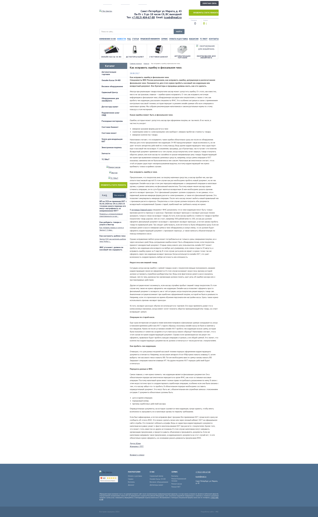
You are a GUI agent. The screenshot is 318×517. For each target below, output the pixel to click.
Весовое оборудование (112, 86)
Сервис (164, 39)
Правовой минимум (150, 39)
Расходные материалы (112, 121)
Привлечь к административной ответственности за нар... (111, 215)
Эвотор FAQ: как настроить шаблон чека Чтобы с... (112, 240)
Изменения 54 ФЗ (107, 39)
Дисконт (131, 485)
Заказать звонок (190, 3)
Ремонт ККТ (175, 487)
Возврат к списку (137, 455)
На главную (107, 3)
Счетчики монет (109, 133)
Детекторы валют (110, 106)
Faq (129, 39)
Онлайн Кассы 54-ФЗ (111, 80)
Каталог (110, 66)
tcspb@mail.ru (173, 17)
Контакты (214, 39)
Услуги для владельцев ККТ (112, 140)
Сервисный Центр (110, 92)
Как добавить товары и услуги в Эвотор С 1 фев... (111, 228)
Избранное (142, 3)
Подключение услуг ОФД (110, 113)
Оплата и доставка (178, 39)
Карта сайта (125, 3)
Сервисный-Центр (156, 476)
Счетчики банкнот (110, 127)
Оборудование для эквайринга (110, 99)
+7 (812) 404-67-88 (143, 17)
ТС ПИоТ (204, 39)
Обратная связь (209, 3)
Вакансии (194, 39)
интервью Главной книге (142, 209)
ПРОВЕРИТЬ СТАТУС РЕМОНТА (113, 185)
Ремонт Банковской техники (178, 480)
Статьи (135, 39)
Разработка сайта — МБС (210, 512)
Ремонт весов (176, 484)
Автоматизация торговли (109, 73)
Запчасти (106, 153)
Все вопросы (119, 195)
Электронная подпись (112, 147)
